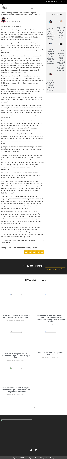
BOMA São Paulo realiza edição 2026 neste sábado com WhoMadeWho (15, 316)
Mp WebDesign (49, 458)
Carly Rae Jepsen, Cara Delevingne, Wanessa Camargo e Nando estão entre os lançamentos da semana (15, 389)
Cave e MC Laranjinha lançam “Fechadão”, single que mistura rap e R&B (16, 355)
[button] (32, 9)
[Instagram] (61, 1)
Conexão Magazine (28, 458)
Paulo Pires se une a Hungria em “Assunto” (50, 353)
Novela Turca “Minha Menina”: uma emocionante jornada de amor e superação (61, 32)
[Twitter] (64, 1)
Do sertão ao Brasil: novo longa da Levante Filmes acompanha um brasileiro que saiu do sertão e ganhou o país (50, 318)
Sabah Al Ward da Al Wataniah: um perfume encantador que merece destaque (50, 85)
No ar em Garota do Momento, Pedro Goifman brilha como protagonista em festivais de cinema (50, 56)
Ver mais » (37, 408)
